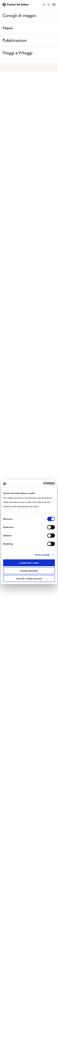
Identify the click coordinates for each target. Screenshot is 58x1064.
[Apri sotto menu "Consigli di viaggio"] (54, 15)
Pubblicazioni (15, 40)
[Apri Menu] (54, 4)
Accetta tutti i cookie (29, 563)
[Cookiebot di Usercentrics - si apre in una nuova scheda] (43, 484)
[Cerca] (48, 4)
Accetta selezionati (29, 571)
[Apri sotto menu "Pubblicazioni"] (54, 40)
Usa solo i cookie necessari (29, 578)
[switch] (51, 527)
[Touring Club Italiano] (15, 4)
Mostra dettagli (42, 555)
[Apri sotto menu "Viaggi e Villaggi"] (54, 53)
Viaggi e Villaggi (18, 52)
